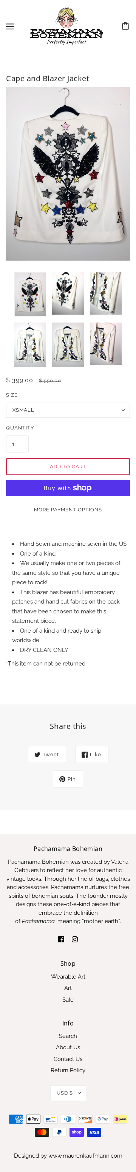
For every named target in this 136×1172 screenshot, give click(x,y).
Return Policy (68, 1070)
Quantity (17, 428)
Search (68, 1036)
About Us (68, 1047)
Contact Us (68, 1059)
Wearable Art (68, 976)
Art (68, 988)
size (12, 395)
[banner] (66, 26)
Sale (68, 999)
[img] (61, 939)
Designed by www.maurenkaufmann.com (68, 1155)
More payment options (68, 510)
